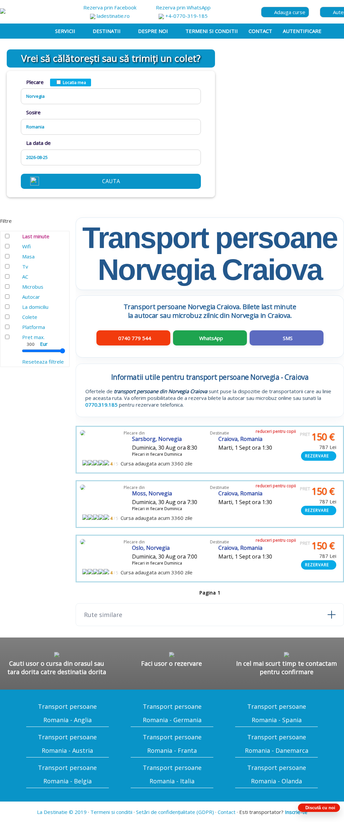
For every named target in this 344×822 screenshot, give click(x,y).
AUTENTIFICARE (302, 31)
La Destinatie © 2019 (62, 812)
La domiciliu (35, 306)
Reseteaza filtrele (43, 361)
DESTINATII (107, 31)
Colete (29, 317)
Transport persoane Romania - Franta (172, 743)
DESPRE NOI (153, 31)
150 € (317, 436)
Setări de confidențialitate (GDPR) (175, 812)
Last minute (35, 236)
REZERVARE (317, 456)
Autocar (31, 296)
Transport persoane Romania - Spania (276, 713)
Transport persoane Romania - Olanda (276, 774)
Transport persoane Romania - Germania (172, 713)
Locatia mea (74, 82)
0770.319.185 (101, 404)
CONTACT (260, 31)
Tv (25, 266)
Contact (226, 812)
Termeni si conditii (111, 812)
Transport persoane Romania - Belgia (67, 774)
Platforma (33, 327)
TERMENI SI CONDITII (211, 31)
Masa (28, 256)
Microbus (32, 286)
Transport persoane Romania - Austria (67, 743)
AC (25, 276)
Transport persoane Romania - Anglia (67, 713)
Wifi (26, 246)
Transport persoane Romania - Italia (172, 774)
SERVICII (65, 31)
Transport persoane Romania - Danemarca (276, 743)
